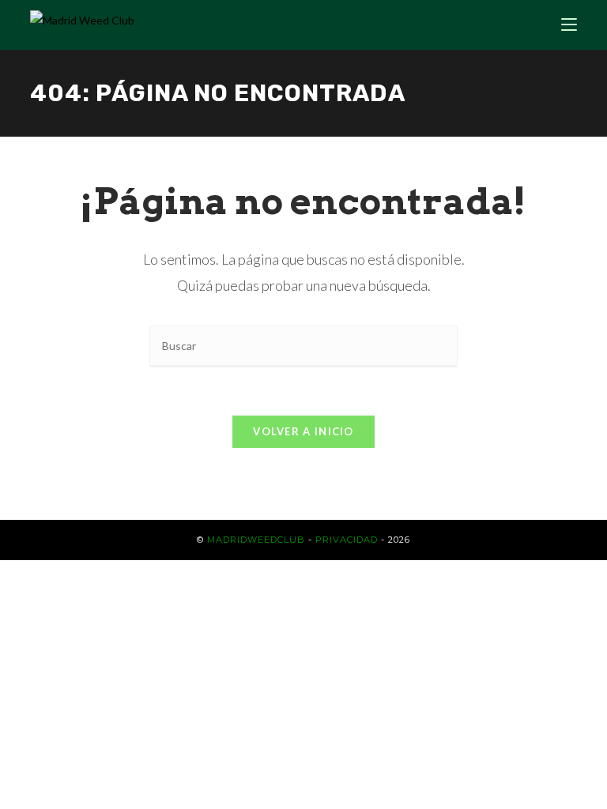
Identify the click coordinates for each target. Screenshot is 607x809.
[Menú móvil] (569, 25)
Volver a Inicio (303, 431)
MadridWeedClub (256, 539)
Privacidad (346, 539)
